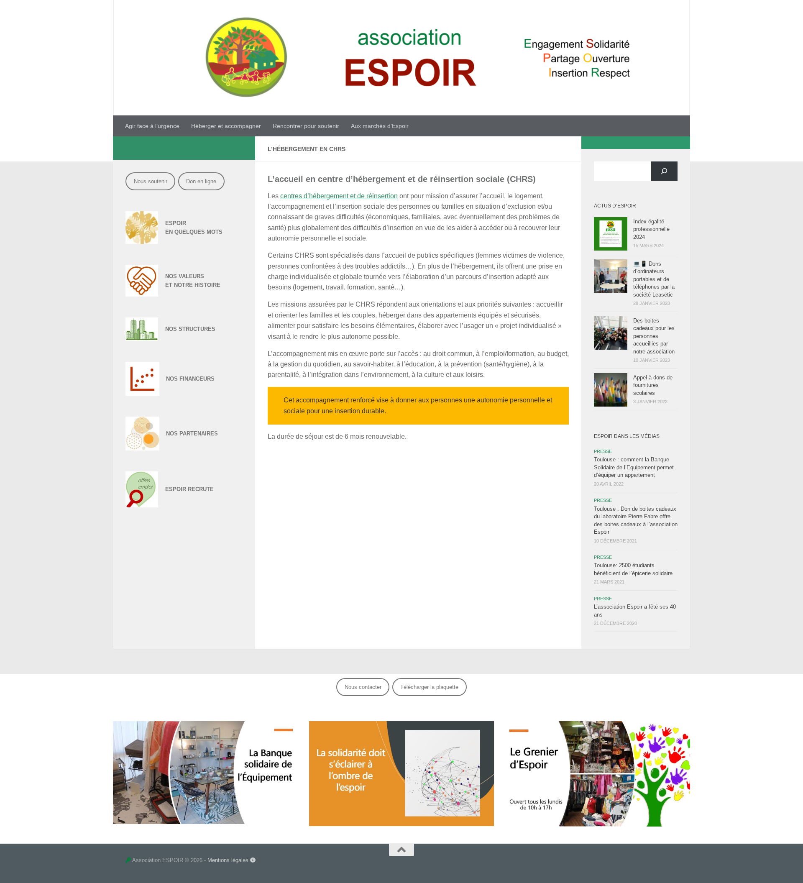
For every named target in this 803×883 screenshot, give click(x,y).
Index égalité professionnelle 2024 (651, 229)
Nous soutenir (150, 181)
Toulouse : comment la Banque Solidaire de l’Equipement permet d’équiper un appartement (634, 467)
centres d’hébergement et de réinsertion (339, 196)
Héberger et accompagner (226, 126)
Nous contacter (363, 687)
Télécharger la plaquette (429, 687)
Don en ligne (201, 181)
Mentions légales (228, 860)
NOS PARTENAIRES (192, 433)
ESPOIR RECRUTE (189, 489)
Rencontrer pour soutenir (306, 126)
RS (211, 379)
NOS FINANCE (184, 379)
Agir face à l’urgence (152, 126)
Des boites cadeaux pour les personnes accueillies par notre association (654, 336)
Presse (603, 451)
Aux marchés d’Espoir (380, 126)
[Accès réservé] (128, 860)
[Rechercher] (664, 171)
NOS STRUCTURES (190, 329)
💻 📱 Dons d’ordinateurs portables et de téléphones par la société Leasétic (654, 279)
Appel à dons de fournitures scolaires (653, 385)
